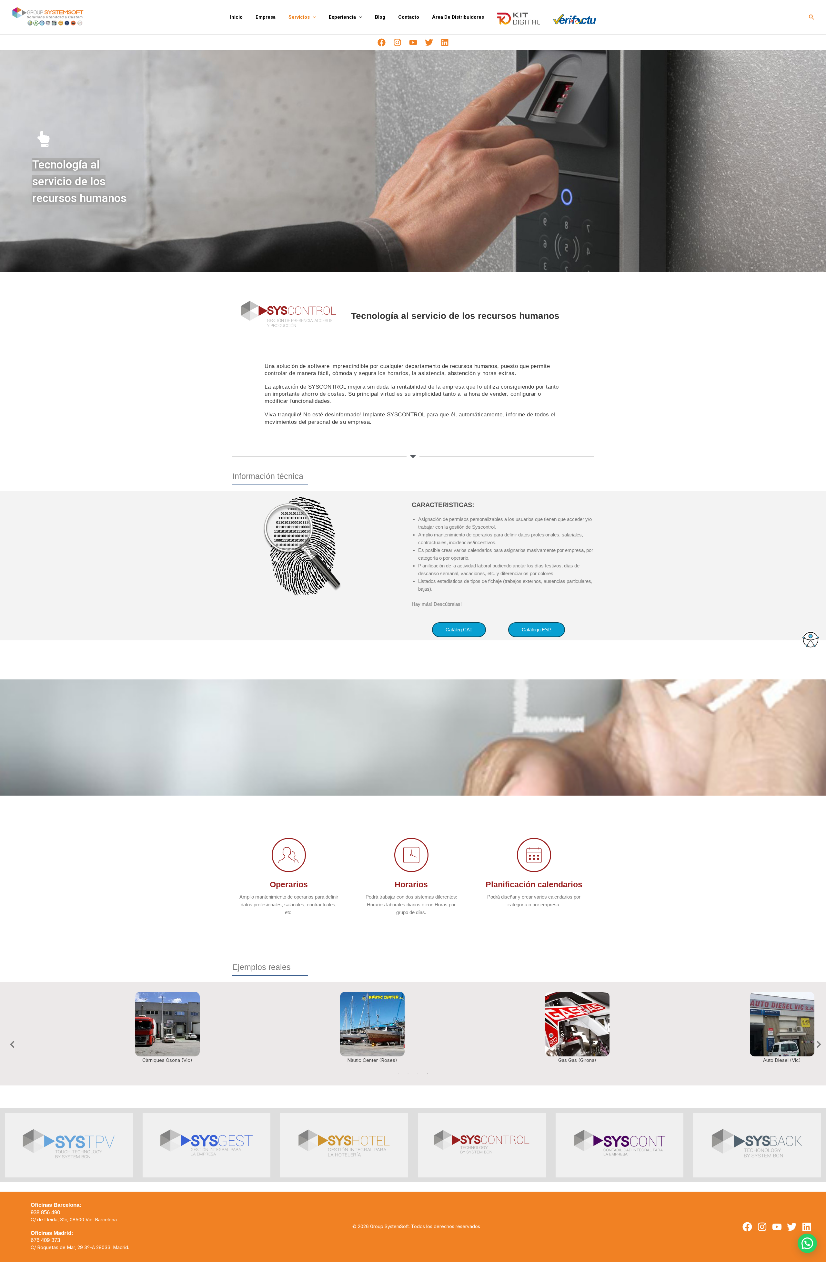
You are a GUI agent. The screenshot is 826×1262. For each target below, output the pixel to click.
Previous (9, 1043)
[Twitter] (429, 42)
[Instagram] (397, 42)
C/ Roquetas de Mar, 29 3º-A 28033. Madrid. (80, 1247)
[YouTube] (413, 42)
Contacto (408, 17)
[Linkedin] (444, 42)
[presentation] (313, 17)
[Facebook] (381, 42)
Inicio (236, 17)
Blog (380, 17)
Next (816, 1043)
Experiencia (342, 17)
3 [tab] (418, 1074)
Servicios (299, 17)
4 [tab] (427, 1074)
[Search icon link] (812, 17)
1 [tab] (398, 1074)
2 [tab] (408, 1074)
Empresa (266, 17)
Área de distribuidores (458, 17)
